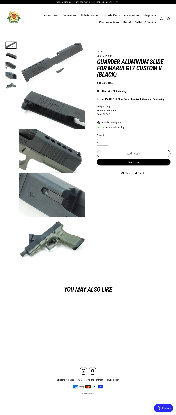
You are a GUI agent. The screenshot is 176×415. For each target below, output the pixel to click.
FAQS (79, 380)
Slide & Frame (89, 15)
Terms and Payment (93, 380)
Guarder (100, 51)
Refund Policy (112, 380)
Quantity (101, 135)
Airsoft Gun (51, 15)
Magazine (149, 15)
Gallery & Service (145, 22)
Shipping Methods (65, 380)
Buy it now (134, 162)
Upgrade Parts (111, 15)
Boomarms (69, 15)
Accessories (131, 15)
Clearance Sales (109, 22)
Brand (127, 22)
